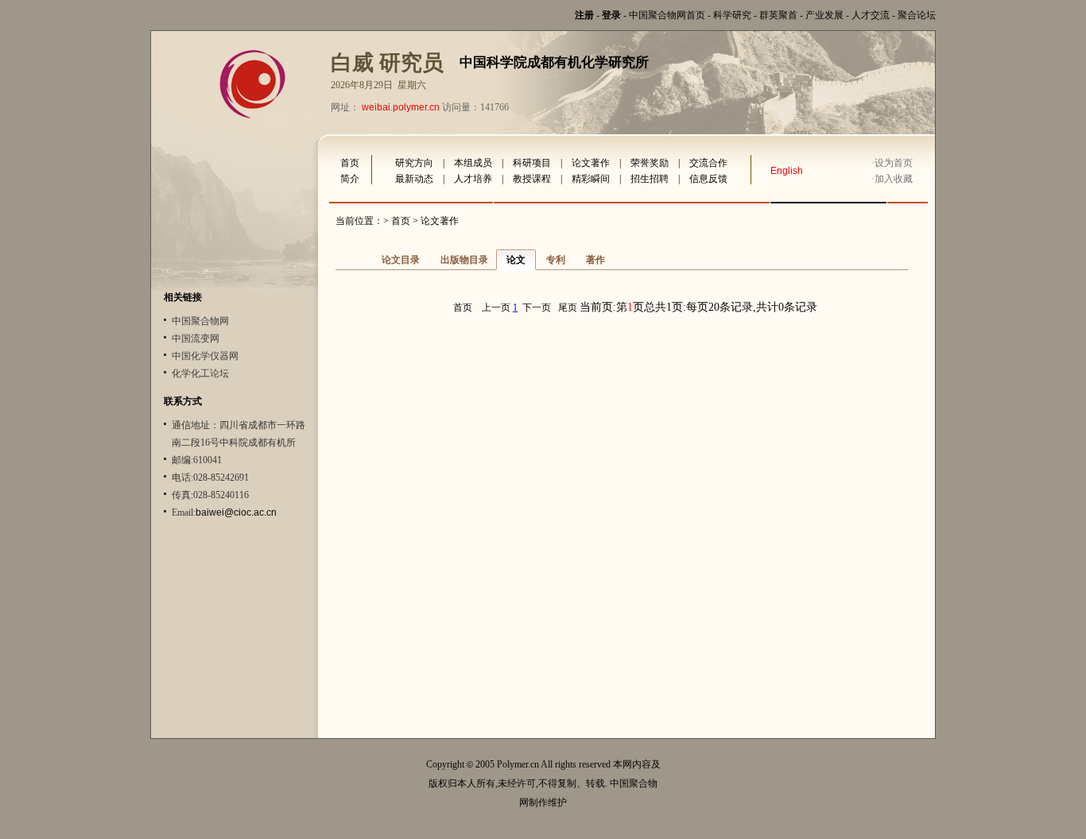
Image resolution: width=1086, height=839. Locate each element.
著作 (595, 259)
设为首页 (894, 162)
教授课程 (532, 178)
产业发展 (824, 15)
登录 (611, 15)
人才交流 (870, 15)
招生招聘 (649, 178)
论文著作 (591, 162)
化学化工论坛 (200, 373)
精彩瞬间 (591, 178)
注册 (584, 15)
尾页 (567, 307)
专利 (555, 259)
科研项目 (532, 162)
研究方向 (414, 162)
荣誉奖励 (649, 162)
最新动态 (414, 178)
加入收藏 (894, 178)
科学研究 (732, 15)
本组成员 (473, 162)
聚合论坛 (917, 15)
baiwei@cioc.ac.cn (236, 512)
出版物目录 (464, 259)
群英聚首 (778, 15)
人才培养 (473, 178)
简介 (349, 178)
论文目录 (401, 259)
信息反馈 (708, 178)
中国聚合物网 (200, 321)
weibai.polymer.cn (401, 107)
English (786, 170)
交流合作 (708, 162)
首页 (349, 162)
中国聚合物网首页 (667, 15)
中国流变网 (195, 338)
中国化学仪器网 (205, 356)
